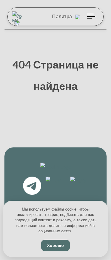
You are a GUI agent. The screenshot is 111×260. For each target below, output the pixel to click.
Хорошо (55, 245)
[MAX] (79, 187)
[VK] (56, 187)
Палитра (62, 16)
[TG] (32, 187)
